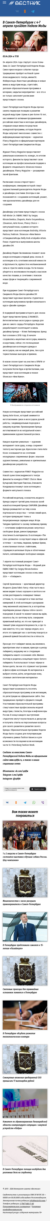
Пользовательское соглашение (16, 1206)
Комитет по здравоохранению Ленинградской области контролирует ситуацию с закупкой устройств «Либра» (25, 1125)
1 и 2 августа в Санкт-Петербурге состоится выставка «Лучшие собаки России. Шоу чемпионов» (25, 856)
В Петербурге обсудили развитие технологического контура (19, 1035)
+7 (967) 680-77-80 (27, 1204)
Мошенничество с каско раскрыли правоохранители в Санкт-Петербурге (22, 903)
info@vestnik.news (37, 1201)
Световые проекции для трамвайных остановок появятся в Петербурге (20, 991)
